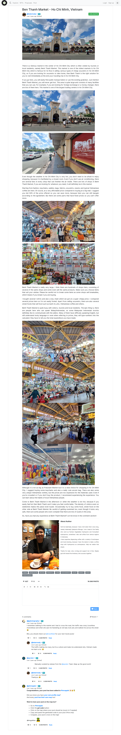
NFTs (21, 3)
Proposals (28, 3)
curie (57, 572)
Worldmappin (93, 14)
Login (105, 3)
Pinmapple (65, 690)
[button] (117, 3)
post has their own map (43, 697)
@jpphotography (33, 621)
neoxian (42, 572)
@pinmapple (31, 686)
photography (65, 572)
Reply (95, 609)
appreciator (33, 572)
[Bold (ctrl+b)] (24, 586)
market (81, 572)
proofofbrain (27, 575)
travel (25, 572)
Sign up (111, 3)
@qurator (30, 658)
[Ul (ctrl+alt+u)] (41, 586)
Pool (35, 3)
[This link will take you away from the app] (34, 719)
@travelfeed (50, 634)
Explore (15, 3)
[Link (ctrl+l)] (45, 586)
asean (88, 572)
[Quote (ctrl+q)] (34, 586)
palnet (74, 572)
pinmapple (50, 572)
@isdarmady (31, 14)
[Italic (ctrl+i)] (27, 586)
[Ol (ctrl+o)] (37, 586)
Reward (94, 617)
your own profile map (52, 695)
